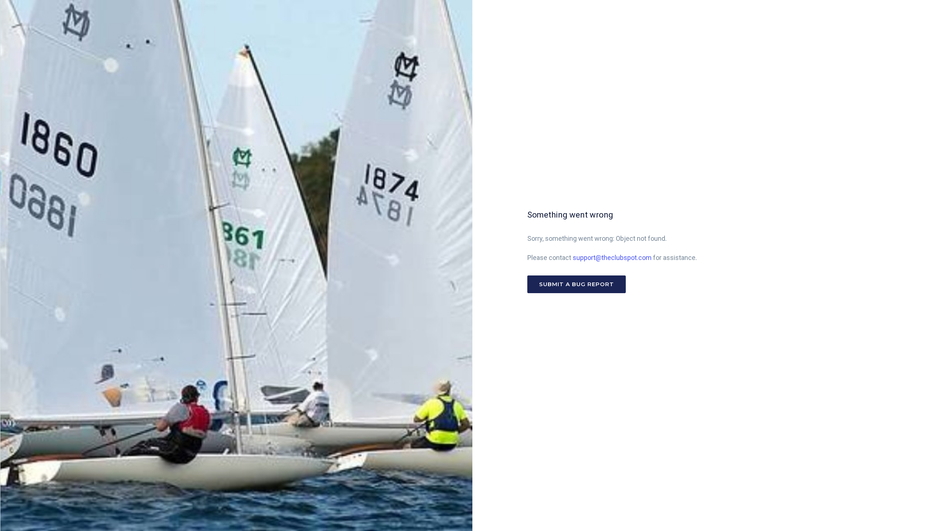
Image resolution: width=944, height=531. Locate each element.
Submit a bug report (576, 284)
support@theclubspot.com (612, 257)
